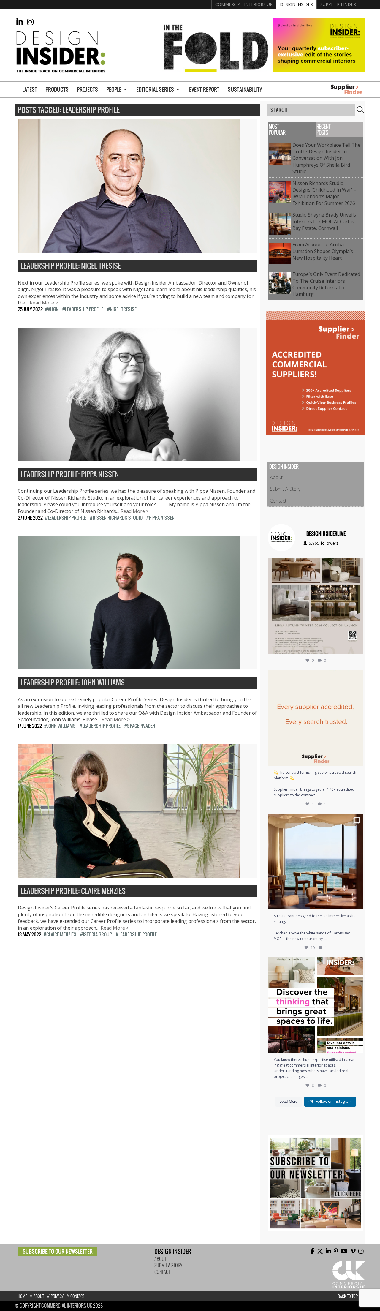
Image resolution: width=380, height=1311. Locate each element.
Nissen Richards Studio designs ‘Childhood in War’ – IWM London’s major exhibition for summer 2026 (324, 193)
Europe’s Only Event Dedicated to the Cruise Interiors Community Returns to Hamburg (326, 284)
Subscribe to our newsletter (58, 1251)
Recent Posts (323, 129)
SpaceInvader (141, 726)
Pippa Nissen (162, 517)
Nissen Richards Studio (117, 517)
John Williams (61, 726)
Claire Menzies (61, 934)
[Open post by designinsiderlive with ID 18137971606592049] (315, 1005)
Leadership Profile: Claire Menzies (73, 891)
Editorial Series (155, 90)
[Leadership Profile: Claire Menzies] (129, 874)
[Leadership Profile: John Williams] (129, 666)
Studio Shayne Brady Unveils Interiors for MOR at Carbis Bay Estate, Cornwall (324, 221)
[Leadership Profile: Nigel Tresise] (129, 249)
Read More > (44, 302)
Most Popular (277, 129)
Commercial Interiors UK (244, 4)
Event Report (204, 90)
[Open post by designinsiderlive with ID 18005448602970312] (315, 606)
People (113, 90)
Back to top (348, 1296)
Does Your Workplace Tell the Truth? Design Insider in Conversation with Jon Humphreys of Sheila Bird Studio (326, 158)
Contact (278, 500)
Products (57, 90)
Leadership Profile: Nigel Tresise (71, 266)
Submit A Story (285, 489)
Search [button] (360, 109)
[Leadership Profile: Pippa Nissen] (129, 457)
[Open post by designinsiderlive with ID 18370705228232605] (315, 718)
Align (53, 309)
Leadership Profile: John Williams (73, 683)
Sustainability (245, 90)
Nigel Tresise (123, 309)
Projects (87, 90)
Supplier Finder (338, 4)
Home (22, 1296)
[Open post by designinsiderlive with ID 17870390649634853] (315, 861)
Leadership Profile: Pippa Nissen (70, 475)
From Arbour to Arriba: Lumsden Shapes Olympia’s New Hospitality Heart (322, 251)
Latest (29, 90)
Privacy (57, 1296)
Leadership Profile (84, 309)
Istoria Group (97, 934)
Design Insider (296, 4)
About (276, 477)
